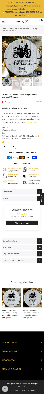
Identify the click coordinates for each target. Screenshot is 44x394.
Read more (32, 122)
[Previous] (5, 56)
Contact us (25, 390)
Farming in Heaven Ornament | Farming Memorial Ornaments (9, 312)
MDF (15, 130)
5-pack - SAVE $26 (11, 139)
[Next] (39, 56)
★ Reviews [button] (42, 199)
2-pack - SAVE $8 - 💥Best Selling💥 (25, 136)
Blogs (33, 390)
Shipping (5, 108)
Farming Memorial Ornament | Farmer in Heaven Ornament (31, 312)
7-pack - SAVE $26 (27, 139)
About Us (14, 390)
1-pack (6, 136)
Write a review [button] (22, 223)
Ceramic (7, 130)
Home (4, 29)
